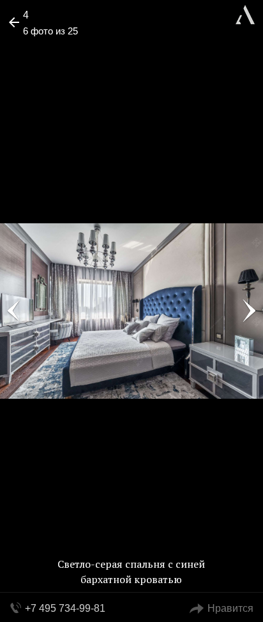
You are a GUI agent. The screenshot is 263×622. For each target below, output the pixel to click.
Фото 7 (249, 311)
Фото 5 (14, 311)
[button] (58, 48)
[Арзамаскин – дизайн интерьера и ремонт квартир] (245, 13)
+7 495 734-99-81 (65, 608)
